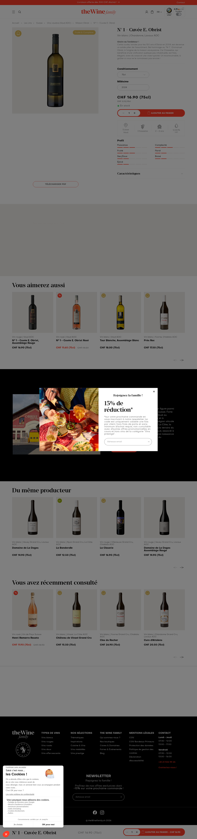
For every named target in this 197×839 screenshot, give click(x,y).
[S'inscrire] (148, 441)
